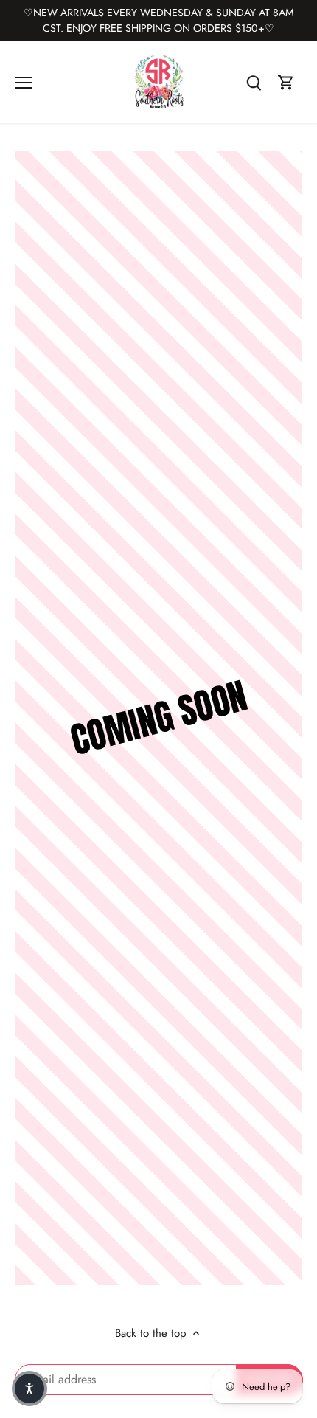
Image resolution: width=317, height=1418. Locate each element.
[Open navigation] (23, 83)
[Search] (253, 82)
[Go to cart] (286, 82)
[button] (29, 1388)
